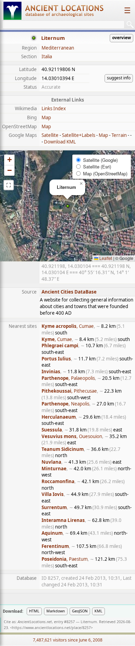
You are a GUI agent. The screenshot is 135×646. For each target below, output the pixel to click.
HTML (34, 611)
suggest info (118, 78)
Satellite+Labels (78, 135)
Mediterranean (58, 48)
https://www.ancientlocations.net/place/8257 (51, 627)
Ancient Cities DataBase (69, 292)
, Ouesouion (72, 436)
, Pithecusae (69, 391)
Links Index (54, 108)
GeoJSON (80, 611)
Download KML (60, 142)
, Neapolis (65, 404)
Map (46, 117)
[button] (67, 206)
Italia (47, 56)
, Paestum (65, 559)
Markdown (55, 611)
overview (121, 38)
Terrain (119, 135)
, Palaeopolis (68, 378)
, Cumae (68, 326)
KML (98, 611)
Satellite (50, 135)
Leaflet (105, 258)
